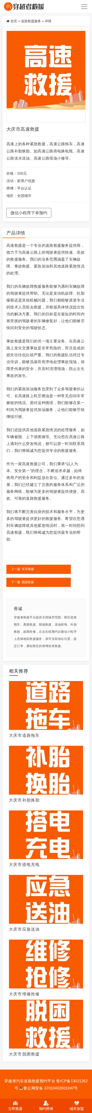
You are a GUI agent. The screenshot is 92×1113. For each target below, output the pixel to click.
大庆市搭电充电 (24, 864)
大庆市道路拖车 (24, 735)
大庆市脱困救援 (24, 1054)
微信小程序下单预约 (28, 213)
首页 (13, 21)
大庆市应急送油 (24, 929)
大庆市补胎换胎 (24, 800)
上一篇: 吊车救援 (22, 569)
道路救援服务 (31, 21)
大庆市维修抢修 (24, 994)
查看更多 (46, 704)
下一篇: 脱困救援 (22, 582)
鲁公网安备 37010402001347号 (51, 1088)
